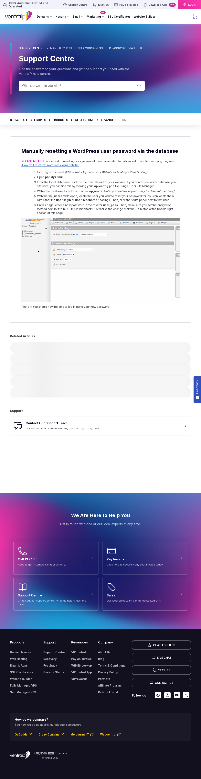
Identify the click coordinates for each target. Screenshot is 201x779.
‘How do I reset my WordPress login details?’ (50, 165)
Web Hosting (18, 658)
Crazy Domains (48, 734)
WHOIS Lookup (81, 665)
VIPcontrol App (81, 672)
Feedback (50, 665)
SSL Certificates (21, 672)
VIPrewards (79, 678)
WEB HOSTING (84, 120)
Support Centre (54, 652)
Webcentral (108, 734)
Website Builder (21, 678)
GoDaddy (21, 734)
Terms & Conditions (111, 665)
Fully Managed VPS (23, 685)
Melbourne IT (79, 734)
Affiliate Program (110, 685)
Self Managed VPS (23, 692)
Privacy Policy (108, 672)
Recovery (50, 658)
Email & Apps (19, 665)
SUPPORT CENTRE (31, 48)
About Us (104, 652)
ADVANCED (108, 120)
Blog (101, 658)
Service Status (53, 672)
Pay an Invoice (81, 658)
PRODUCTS (60, 120)
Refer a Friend (108, 692)
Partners (104, 678)
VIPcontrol (78, 652)
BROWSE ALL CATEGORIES (28, 120)
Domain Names (20, 652)
